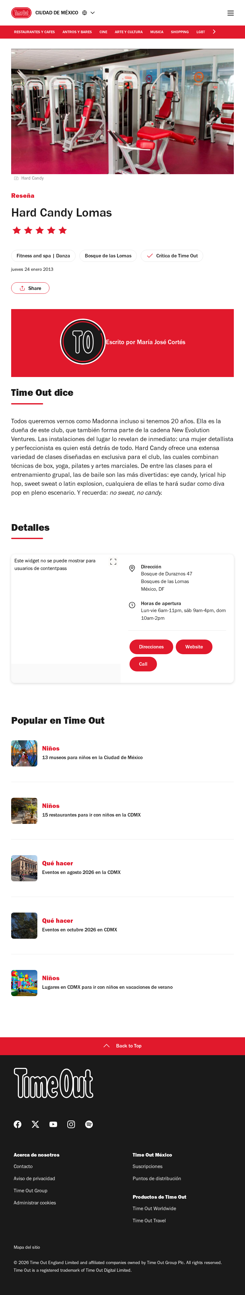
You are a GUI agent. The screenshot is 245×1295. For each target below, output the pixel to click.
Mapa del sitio (27, 1248)
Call (143, 664)
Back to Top (129, 1046)
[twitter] (35, 1124)
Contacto (23, 1167)
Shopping (180, 32)
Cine (103, 32)
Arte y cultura (129, 32)
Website (194, 647)
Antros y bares (77, 32)
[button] (113, 561)
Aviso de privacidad (34, 1179)
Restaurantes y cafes (34, 32)
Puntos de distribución (157, 1179)
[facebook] (17, 1124)
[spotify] (89, 1124)
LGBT (201, 32)
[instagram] (71, 1124)
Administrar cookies (35, 1203)
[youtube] (53, 1124)
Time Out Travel (149, 1221)
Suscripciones (147, 1167)
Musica (156, 32)
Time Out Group (31, 1191)
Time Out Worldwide (154, 1209)
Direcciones (151, 647)
